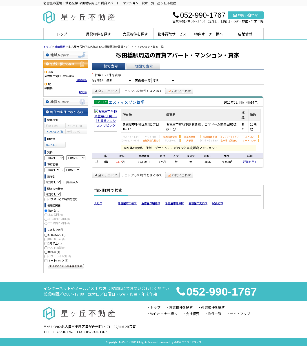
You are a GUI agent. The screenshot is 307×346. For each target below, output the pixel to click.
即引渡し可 (56, 239)
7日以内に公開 (59, 223)
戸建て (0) (52, 125)
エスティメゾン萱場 (126, 102)
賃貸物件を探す (98, 34)
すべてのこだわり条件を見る (66, 266)
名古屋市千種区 (127, 203)
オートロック (58, 260)
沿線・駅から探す (65, 64)
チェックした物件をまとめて (141, 91)
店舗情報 (245, 34)
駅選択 (83, 92)
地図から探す (65, 102)
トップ (61, 34)
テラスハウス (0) (74, 132)
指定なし (53, 210)
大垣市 (98, 203)
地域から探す (65, 55)
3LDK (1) (51, 144)
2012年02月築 (233, 102)
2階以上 (55, 243)
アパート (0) (74, 125)
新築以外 (72, 182)
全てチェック (107, 91)
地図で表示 (143, 66)
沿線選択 (81, 80)
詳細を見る (250, 161)
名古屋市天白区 (198, 203)
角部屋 (54, 252)
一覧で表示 (108, 66)
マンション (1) (54, 131)
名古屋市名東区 (174, 203)
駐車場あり (56, 235)
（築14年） (252, 102)
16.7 (119, 161)
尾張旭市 (217, 203)
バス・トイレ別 (59, 256)
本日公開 (55, 214)
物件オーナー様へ (208, 34)
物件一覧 (214, 313)
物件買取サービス (172, 34)
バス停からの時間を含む (63, 199)
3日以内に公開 (59, 219)
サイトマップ (240, 313)
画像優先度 (143, 80)
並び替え (98, 80)
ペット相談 (56, 247)
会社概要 (192, 313)
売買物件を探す (135, 34)
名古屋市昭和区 (150, 203)
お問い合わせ (248, 15)
